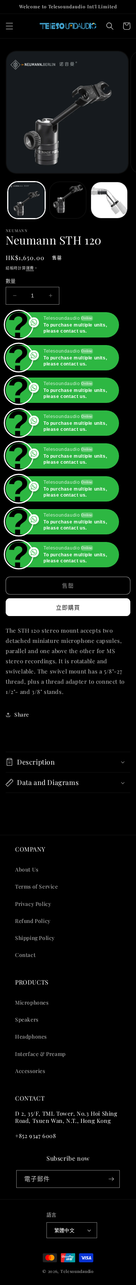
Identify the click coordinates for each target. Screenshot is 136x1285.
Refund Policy (33, 953)
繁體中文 (64, 1263)
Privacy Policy (33, 936)
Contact (25, 987)
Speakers (27, 1052)
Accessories (30, 1103)
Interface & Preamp (40, 1086)
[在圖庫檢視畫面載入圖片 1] (26, 200)
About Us (27, 902)
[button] (9, 26)
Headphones (31, 1069)
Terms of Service (36, 919)
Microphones (32, 1035)
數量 (11, 280)
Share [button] (21, 747)
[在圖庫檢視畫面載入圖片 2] (68, 200)
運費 (30, 268)
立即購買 (68, 640)
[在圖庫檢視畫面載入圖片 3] (109, 200)
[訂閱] (111, 1212)
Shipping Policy (35, 970)
